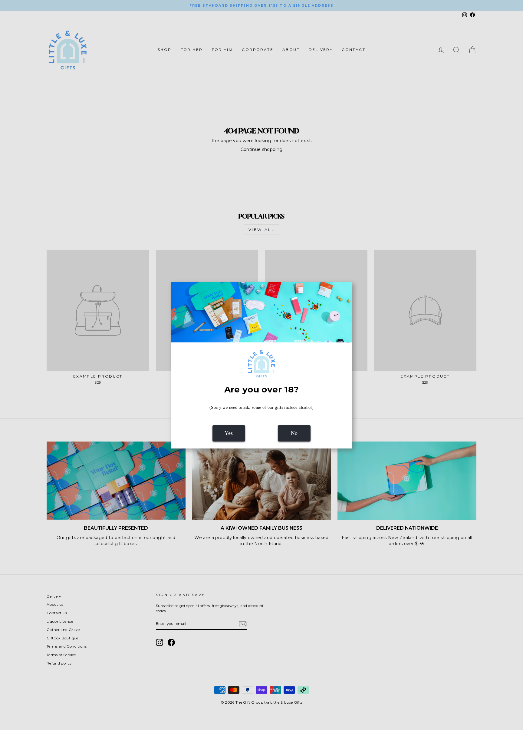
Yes (229, 433)
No (294, 433)
